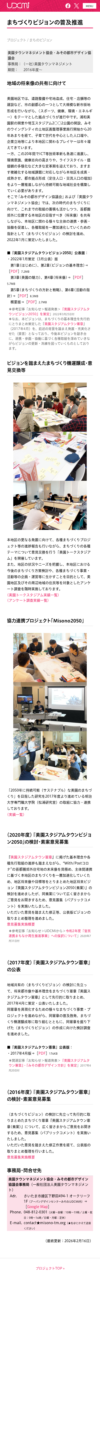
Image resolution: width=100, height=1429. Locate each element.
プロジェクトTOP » (50, 1268)
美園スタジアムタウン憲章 (63, 324)
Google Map (37, 1206)
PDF (14, 271)
